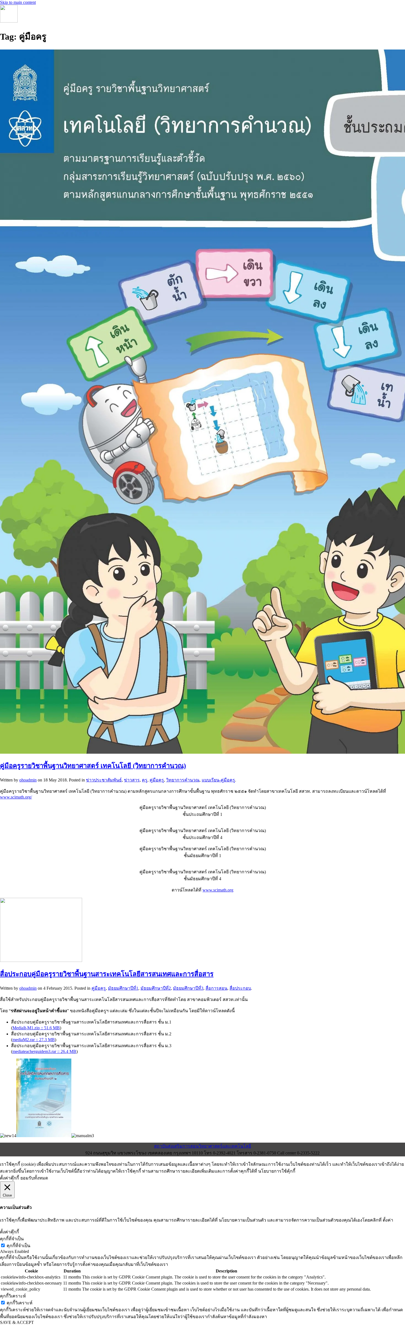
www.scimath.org (217, 890)
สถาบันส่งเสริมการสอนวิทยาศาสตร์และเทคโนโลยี (202, 1146)
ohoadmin (28, 780)
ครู (144, 780)
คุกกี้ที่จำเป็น (18, 1245)
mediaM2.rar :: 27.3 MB (33, 1039)
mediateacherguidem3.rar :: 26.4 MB (44, 1051)
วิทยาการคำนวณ (182, 780)
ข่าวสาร (132, 780)
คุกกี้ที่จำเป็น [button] (12, 1238)
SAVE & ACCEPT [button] (17, 1322)
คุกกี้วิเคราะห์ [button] (13, 1296)
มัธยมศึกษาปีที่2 (156, 988)
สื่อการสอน (216, 988)
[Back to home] (9, 21)
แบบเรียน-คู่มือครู (218, 780)
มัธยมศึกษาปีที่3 (188, 988)
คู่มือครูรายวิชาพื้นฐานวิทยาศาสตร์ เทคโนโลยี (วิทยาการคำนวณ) (93, 765)
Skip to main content (18, 2)
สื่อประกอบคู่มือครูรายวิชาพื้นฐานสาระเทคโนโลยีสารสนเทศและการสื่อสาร (107, 974)
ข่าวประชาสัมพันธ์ (104, 780)
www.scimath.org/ (16, 797)
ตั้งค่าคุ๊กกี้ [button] (9, 1178)
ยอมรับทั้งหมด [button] (34, 1178)
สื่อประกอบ (240, 988)
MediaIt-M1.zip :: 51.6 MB (36, 1027)
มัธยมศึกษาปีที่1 (123, 988)
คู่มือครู (157, 780)
